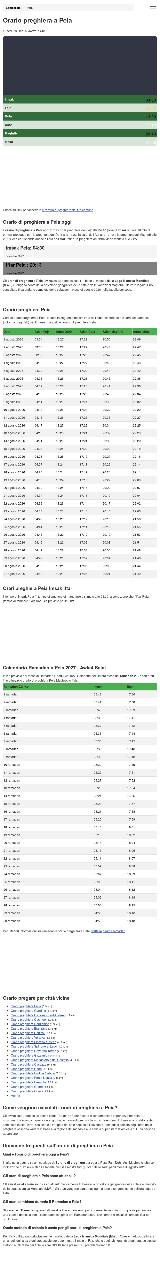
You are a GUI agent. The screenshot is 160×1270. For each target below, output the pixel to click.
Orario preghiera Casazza (28, 1064)
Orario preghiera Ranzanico (30, 1024)
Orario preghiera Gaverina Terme (33, 1050)
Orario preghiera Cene (26, 1068)
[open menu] (153, 7)
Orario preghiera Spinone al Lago (34, 1046)
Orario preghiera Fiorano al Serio (33, 1041)
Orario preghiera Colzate (28, 1033)
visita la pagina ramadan (108, 931)
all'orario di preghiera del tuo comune (67, 210)
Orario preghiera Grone (27, 1086)
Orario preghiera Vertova (28, 1037)
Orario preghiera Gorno (27, 1091)
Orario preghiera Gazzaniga (30, 1055)
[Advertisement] (80, 65)
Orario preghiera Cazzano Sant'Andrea (38, 1015)
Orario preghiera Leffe (26, 1006)
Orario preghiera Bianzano (29, 1028)
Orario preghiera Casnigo (28, 1019)
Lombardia (13, 7)
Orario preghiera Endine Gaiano (33, 1073)
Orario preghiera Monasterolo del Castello (40, 1060)
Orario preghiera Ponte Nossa (31, 1077)
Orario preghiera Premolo (28, 1082)
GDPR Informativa (15, 1264)
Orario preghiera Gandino (28, 1010)
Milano (15, 1095)
